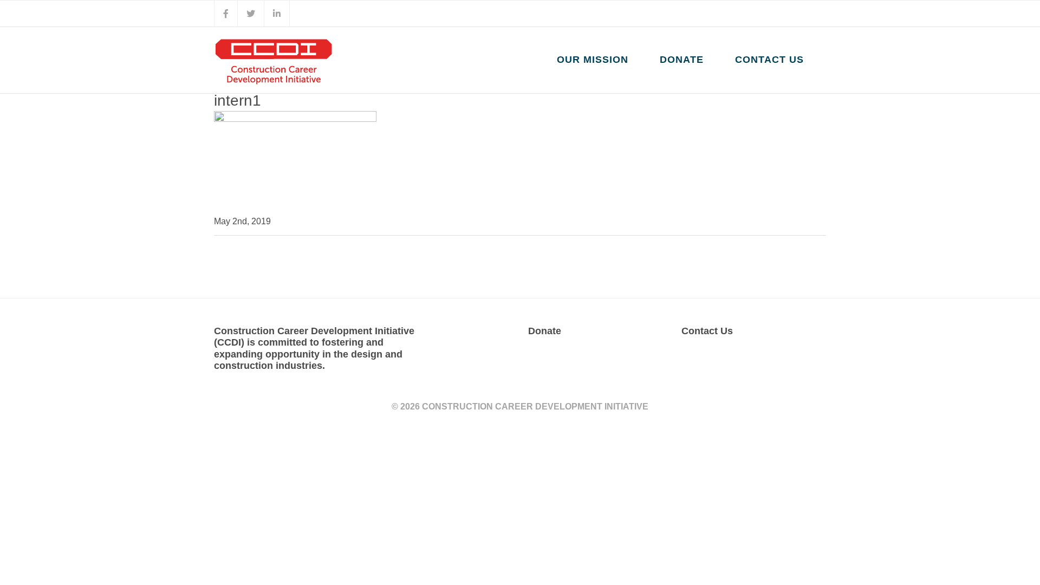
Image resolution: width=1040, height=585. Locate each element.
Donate (544, 331)
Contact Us (707, 331)
